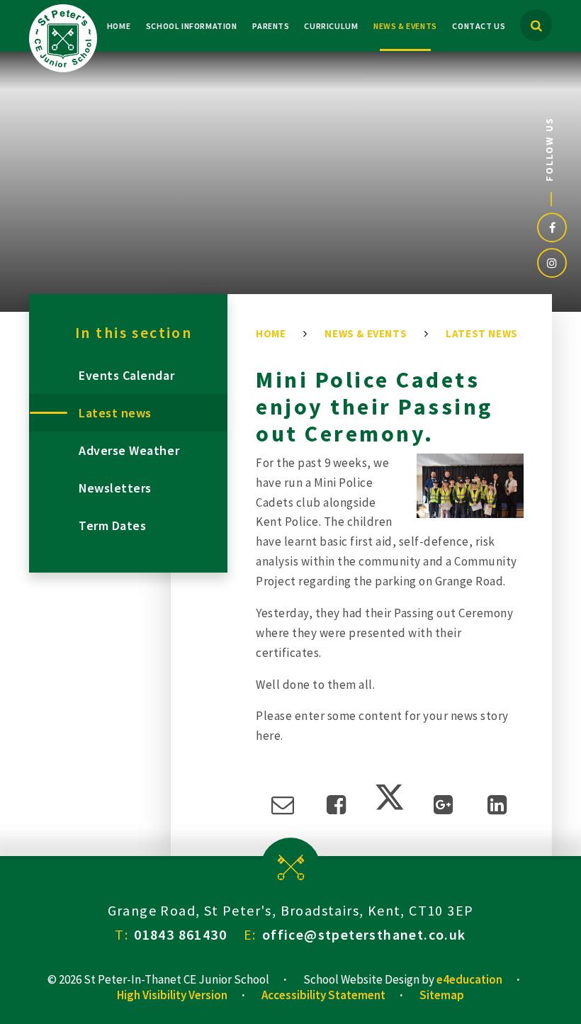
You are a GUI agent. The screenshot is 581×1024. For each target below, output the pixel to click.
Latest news (482, 333)
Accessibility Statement (323, 995)
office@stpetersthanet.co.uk (364, 934)
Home (271, 333)
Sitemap (441, 995)
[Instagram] (552, 263)
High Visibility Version (172, 995)
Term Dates (112, 525)
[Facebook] (552, 227)
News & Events (366, 333)
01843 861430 (180, 934)
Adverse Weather (129, 450)
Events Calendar (126, 375)
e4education (469, 979)
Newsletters (115, 488)
